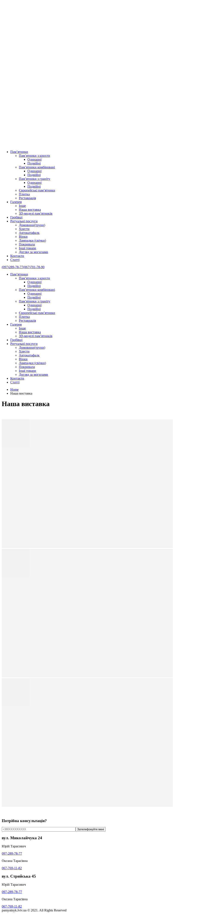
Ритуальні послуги (24, 221)
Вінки (23, 236)
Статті (14, 260)
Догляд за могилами (33, 252)
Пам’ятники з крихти (34, 155)
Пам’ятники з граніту (34, 179)
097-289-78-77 (12, 853)
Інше (22, 206)
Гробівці (16, 217)
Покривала (27, 244)
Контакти (17, 256)
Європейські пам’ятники (37, 190)
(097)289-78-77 (12, 267)
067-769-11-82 (12, 868)
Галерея (16, 202)
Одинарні (34, 159)
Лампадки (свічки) (32, 240)
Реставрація (27, 198)
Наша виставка (30, 209)
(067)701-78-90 (33, 267)
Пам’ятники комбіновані (37, 167)
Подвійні (34, 163)
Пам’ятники (19, 152)
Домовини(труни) (32, 225)
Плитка (24, 194)
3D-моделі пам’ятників (35, 213)
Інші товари (27, 248)
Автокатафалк (29, 233)
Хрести (24, 229)
